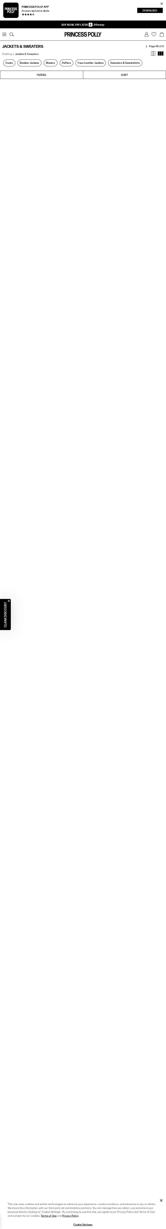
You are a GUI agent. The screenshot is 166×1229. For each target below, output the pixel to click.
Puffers (66, 62)
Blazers (50, 62)
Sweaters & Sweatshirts (125, 62)
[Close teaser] (9, 601)
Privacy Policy (70, 1215)
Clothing (7, 54)
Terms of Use (49, 1215)
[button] (161, 34)
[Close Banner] (162, 4)
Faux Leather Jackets (91, 62)
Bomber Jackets (29, 62)
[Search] (11, 34)
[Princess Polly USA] (83, 34)
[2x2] (153, 53)
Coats (9, 62)
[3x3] (161, 53)
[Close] (161, 1200)
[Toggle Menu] (4, 34)
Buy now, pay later (75, 24)
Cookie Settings (83, 1224)
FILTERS (41, 75)
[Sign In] (146, 34)
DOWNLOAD (153, 11)
